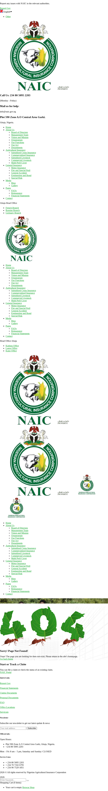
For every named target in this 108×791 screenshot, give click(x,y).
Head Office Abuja (8, 341)
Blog (13, 183)
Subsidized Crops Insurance (23, 152)
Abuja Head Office (8, 203)
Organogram (16, 140)
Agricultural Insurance (15, 150)
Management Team (19, 135)
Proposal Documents (9, 697)
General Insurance (14, 165)
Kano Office (11, 351)
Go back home (6, 659)
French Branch (12, 208)
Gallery (14, 185)
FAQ (2, 702)
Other (8, 16)
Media (8, 180)
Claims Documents (8, 693)
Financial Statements (20, 196)
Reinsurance (16, 193)
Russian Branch (13, 210)
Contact (9, 198)
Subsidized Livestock (20, 157)
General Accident (19, 173)
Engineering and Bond (21, 175)
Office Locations (7, 707)
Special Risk (16, 178)
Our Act (14, 145)
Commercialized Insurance (23, 155)
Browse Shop (28, 787)
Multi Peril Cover (19, 163)
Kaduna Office (12, 346)
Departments (16, 147)
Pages (8, 188)
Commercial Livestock (21, 160)
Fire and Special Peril (20, 170)
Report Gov (5, 683)
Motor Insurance (18, 168)
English (7, 12)
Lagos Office (11, 348)
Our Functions (17, 142)
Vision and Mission (19, 137)
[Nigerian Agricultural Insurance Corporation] (35, 424)
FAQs (14, 190)
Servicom (4, 712)
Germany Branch (13, 213)
